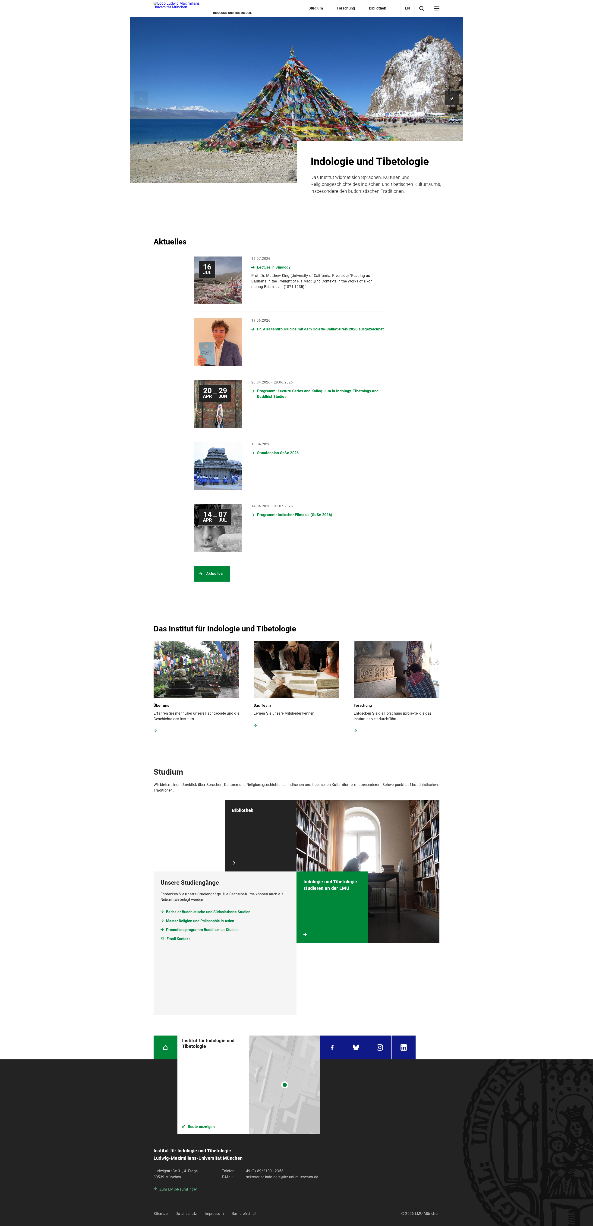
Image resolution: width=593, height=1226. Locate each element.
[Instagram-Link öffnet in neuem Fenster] (380, 1047)
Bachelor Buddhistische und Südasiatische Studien (208, 912)
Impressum (214, 1213)
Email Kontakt (178, 939)
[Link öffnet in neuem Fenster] (248, 1085)
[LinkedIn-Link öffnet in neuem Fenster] (404, 1047)
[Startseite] (165, 1047)
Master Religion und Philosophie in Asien (200, 921)
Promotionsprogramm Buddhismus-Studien (202, 930)
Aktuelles (214, 573)
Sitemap (161, 1213)
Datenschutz (186, 1213)
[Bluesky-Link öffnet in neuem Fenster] (356, 1047)
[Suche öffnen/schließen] (421, 8)
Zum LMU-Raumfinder (178, 1189)
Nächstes (452, 98)
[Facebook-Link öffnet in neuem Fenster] (332, 1047)
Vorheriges (141, 98)
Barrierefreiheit (244, 1213)
